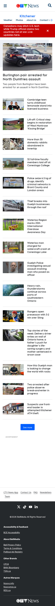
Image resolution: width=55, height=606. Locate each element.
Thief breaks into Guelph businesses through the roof (38, 204)
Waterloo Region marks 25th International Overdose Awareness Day (37, 226)
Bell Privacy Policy (12, 545)
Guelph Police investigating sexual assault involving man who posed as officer (39, 269)
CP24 (6, 564)
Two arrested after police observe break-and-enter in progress (38, 389)
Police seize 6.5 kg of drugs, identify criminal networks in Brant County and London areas (39, 184)
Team (7, 496)
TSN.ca (7, 571)
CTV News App (11, 492)
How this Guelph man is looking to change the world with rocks (39, 368)
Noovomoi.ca (10, 587)
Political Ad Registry (13, 552)
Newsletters (45, 492)
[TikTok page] (24, 506)
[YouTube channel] (30, 506)
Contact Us (45, 20)
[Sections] (5, 6)
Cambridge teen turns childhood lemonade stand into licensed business (39, 104)
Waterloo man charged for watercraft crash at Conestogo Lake (38, 247)
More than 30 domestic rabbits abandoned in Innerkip (37, 144)
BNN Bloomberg (11, 567)
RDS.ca (7, 590)
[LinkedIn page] (36, 506)
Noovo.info (9, 583)
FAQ (36, 492)
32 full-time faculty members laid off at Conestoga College (38, 162)
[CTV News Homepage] (27, 6)
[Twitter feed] (19, 506)
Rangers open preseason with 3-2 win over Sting (38, 314)
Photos (19, 20)
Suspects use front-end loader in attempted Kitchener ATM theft (39, 409)
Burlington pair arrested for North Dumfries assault (25, 77)
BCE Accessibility (12, 532)
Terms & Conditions (13, 548)
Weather (8, 20)
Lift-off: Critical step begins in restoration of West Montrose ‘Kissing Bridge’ (39, 124)
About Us (31, 20)
